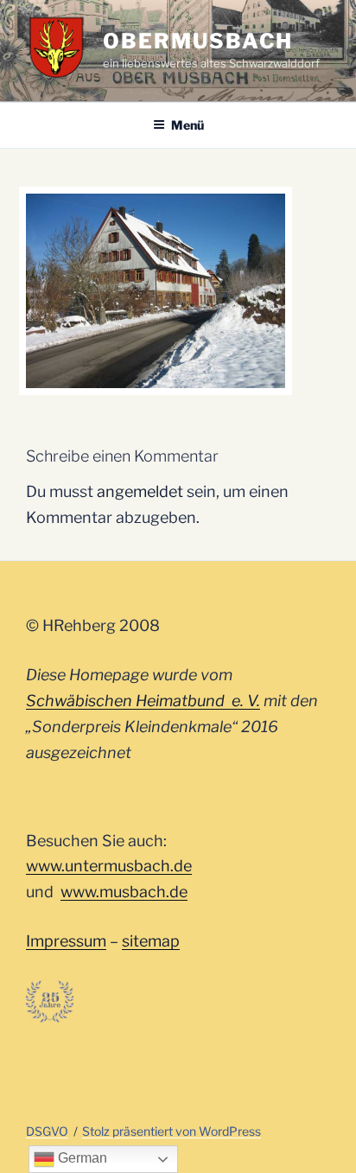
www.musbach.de (124, 892)
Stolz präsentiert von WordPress (171, 1131)
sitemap (151, 941)
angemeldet (140, 491)
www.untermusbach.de (109, 866)
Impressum (66, 941)
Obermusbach (198, 41)
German (80, 1158)
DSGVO (47, 1131)
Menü (187, 125)
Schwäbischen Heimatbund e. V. (143, 701)
